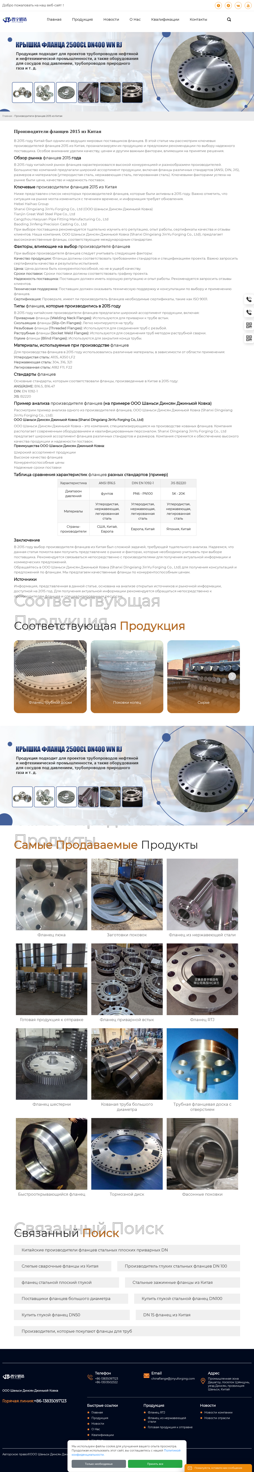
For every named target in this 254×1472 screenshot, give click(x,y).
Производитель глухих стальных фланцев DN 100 (176, 1266)
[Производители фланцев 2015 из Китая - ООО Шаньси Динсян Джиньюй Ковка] (14, 19)
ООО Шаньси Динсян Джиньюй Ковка (118, 209)
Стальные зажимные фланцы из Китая (173, 1282)
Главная (7, 115)
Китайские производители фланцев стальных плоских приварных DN (95, 1250)
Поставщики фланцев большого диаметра (66, 1298)
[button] (232, 676)
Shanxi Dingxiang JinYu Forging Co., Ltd (165, 234)
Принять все (155, 1463)
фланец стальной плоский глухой (57, 1282)
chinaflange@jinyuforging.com (173, 1378)
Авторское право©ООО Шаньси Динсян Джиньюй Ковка (44, 1454)
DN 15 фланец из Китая (166, 1315)
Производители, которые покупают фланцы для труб (77, 1331)
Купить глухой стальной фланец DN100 (182, 1298)
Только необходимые (99, 1463)
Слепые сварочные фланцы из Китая (60, 1266)
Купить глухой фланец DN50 (51, 1315)
